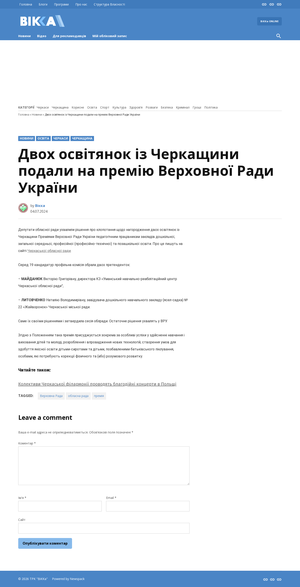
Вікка (40, 205)
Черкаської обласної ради (49, 251)
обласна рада (78, 396)
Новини (24, 36)
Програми (61, 4)
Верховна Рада (51, 396)
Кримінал (183, 107)
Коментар (27, 443)
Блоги (43, 4)
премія (99, 396)
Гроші (197, 107)
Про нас (81, 4)
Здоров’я (136, 107)
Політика (211, 107)
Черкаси (43, 107)
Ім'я (22, 498)
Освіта (92, 107)
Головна (25, 4)
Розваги (152, 107)
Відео (41, 36)
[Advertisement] (150, 72)
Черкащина (60, 107)
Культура (119, 107)
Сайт (21, 520)
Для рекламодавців (69, 36)
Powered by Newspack (68, 579)
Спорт (104, 107)
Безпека (167, 107)
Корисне (78, 107)
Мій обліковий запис (109, 36)
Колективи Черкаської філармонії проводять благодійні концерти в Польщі (97, 384)
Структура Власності (109, 4)
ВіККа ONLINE (269, 21)
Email (111, 498)
